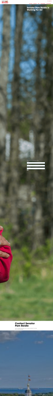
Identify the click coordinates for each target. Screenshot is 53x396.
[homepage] (6, 2)
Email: (28, 164)
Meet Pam (30, 3)
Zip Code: (29, 167)
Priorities (35, 3)
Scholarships (48, 3)
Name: (28, 161)
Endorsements (43, 3)
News (38, 3)
